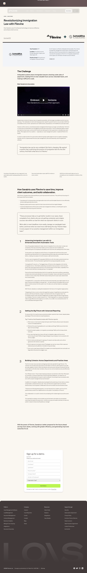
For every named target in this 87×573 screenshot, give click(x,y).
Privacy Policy (53, 489)
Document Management (9, 515)
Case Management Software (10, 510)
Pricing (54, 10)
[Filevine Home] (13, 11)
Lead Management (8, 512)
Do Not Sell (67, 529)
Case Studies (10, 16)
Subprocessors (68, 521)
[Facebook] (74, 568)
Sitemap (43, 568)
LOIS (27, 10)
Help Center (47, 510)
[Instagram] (80, 568)
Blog (25, 521)
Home (5, 16)
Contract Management (9, 518)
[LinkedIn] (82, 568)
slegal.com (52, 58)
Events (25, 515)
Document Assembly (9, 529)
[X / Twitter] (77, 568)
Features (46, 512)
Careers (26, 510)
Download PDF (7, 38)
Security (67, 510)
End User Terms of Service (71, 518)
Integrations (47, 515)
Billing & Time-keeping (9, 523)
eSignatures (7, 526)
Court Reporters (28, 512)
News (25, 523)
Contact (26, 518)
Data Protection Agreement (71, 523)
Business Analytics (8, 521)
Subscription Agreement (71, 512)
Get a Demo (68, 10)
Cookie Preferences (69, 526)
